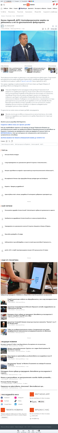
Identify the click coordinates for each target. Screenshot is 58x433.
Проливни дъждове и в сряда (14, 234)
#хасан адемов (35, 144)
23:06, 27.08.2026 (11, 366)
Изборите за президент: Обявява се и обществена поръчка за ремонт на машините (26, 295)
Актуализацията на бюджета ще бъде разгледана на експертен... (39, 70)
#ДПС (41, 144)
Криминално (28, 12)
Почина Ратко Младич (12, 154)
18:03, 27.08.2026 (11, 351)
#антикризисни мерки (8, 144)
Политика (20, 12)
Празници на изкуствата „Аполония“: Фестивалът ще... (22, 386)
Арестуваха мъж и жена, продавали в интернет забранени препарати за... (28, 194)
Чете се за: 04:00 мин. (20, 351)
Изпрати (4, 417)
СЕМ (25, 426)
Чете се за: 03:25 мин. (20, 366)
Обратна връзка (19, 426)
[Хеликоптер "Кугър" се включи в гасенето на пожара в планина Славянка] (4, 366)
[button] (38, 431)
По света (21, 345)
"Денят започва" (26, 81)
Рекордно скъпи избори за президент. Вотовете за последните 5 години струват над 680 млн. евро (30, 315)
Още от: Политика (10, 260)
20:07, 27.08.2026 (5, 379)
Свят (10, 8)
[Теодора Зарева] (3, 26)
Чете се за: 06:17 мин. (13, 345)
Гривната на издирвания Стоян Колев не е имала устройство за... (26, 218)
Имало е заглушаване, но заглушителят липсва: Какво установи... (26, 377)
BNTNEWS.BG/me (6, 133)
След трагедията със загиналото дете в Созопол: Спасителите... (26, 162)
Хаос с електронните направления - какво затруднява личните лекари (15, 70)
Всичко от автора (9, 26)
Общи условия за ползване (7, 426)
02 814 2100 (35, 415)
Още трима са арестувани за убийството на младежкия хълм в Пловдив (30, 356)
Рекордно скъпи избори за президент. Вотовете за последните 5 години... (26, 372)
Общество (38, 12)
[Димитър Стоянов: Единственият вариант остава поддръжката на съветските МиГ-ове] (4, 309)
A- (56, 26)
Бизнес (49, 8)
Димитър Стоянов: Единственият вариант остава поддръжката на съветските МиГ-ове (31, 307)
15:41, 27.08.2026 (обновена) (7, 383)
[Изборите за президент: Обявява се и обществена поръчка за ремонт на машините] (29, 278)
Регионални (11, 12)
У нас (13, 16)
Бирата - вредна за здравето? (14, 186)
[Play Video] (29, 46)
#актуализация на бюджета (22, 144)
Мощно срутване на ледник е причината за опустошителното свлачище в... (29, 170)
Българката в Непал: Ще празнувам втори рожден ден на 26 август (26, 178)
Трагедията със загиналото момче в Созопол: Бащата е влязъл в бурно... (28, 226)
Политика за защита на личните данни (41, 426)
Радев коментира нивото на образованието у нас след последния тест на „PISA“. (32, 300)
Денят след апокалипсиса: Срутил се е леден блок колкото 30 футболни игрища (29, 349)
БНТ (2, 1)
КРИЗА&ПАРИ (19, 16)
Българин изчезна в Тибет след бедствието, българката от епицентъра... (23, 344)
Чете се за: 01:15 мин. (17, 383)
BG (55, 1)
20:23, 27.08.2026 (5, 345)
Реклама (29, 201)
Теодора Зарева (10, 25)
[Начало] (1, 8)
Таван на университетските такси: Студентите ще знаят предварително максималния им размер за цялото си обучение (29, 330)
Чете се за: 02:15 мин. (13, 379)
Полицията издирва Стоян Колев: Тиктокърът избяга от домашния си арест (30, 210)
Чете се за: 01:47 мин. (13, 374)
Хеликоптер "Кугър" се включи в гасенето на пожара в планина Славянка (29, 364)
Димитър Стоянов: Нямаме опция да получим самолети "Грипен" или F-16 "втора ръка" (32, 322)
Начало (3, 16)
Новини (6, 8)
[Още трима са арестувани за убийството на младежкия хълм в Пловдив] (4, 358)
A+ (53, 26)
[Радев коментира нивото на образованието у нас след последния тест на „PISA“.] (4, 302)
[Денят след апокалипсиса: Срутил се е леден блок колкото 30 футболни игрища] (4, 351)
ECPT (29, 426)
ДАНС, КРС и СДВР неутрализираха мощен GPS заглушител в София (26, 250)
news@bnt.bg (35, 418)
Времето (31, 8)
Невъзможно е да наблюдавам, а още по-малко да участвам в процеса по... (28, 242)
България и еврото (40, 8)
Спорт (16, 8)
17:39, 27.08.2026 (5, 374)
